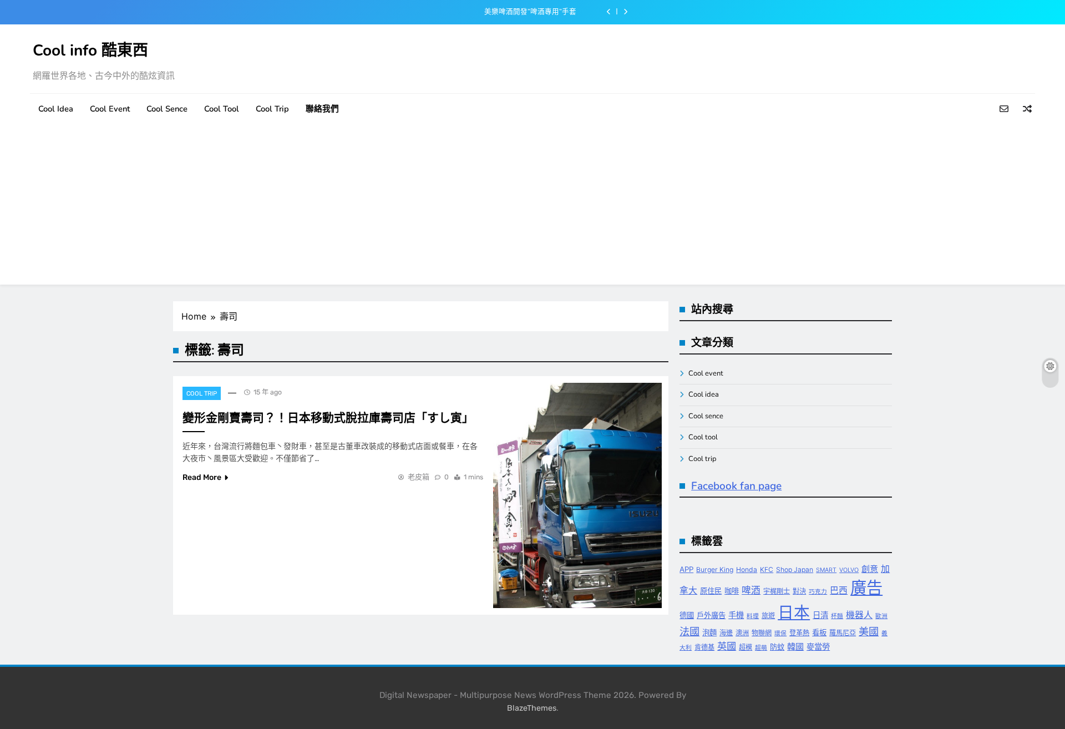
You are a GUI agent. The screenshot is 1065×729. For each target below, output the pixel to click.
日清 (820, 615)
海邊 (726, 633)
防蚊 (777, 646)
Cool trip (272, 108)
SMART (826, 570)
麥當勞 (818, 646)
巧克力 (818, 591)
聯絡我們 (322, 108)
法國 (689, 631)
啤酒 (751, 590)
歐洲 (881, 616)
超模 (745, 647)
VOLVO (849, 570)
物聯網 (762, 633)
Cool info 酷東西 (90, 50)
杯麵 (837, 616)
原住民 (711, 590)
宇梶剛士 (776, 591)
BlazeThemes (531, 708)
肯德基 (704, 647)
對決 (799, 591)
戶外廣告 (711, 615)
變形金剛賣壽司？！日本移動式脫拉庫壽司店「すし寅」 (328, 418)
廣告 (866, 588)
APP (686, 569)
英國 (726, 646)
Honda (746, 569)
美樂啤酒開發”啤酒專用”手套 (530, 11)
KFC (766, 569)
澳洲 (742, 633)
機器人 (859, 615)
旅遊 (768, 615)
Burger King (714, 569)
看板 (819, 632)
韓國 (795, 646)
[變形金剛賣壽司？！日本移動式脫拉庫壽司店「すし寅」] (577, 495)
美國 (869, 631)
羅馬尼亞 (842, 633)
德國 (686, 615)
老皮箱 (418, 477)
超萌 (761, 647)
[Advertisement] (532, 207)
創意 (869, 569)
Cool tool (221, 108)
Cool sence (166, 108)
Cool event (110, 108)
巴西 (839, 590)
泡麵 (709, 632)
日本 (794, 612)
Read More (201, 477)
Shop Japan (794, 569)
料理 (753, 616)
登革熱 (799, 633)
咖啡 (731, 590)
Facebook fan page (736, 486)
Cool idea (55, 108)
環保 (780, 633)
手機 (736, 615)
